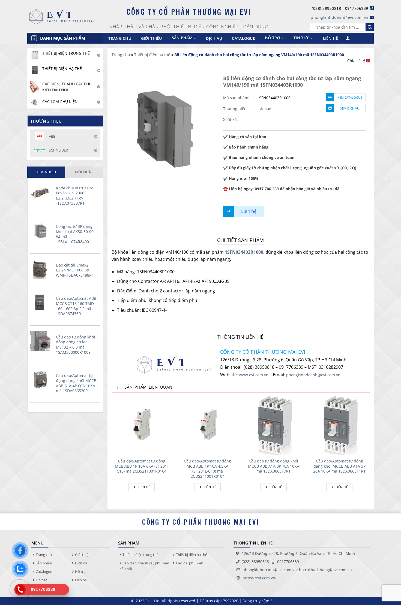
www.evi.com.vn (253, 374)
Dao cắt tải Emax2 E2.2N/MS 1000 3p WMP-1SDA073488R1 (75, 270)
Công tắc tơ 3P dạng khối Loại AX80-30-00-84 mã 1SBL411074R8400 (75, 234)
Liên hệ (330, 38)
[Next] (369, 449)
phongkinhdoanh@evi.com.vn (340, 17)
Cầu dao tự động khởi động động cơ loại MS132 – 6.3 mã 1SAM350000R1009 (75, 345)
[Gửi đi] (370, 27)
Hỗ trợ (272, 38)
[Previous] (112, 449)
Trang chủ (119, 38)
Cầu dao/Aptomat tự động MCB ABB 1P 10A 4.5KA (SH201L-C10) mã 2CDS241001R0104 (207, 469)
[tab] (46, 172)
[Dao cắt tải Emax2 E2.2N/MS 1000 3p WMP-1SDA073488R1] (41, 269)
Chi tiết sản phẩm (240, 240)
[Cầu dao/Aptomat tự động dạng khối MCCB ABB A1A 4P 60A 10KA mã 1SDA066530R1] (41, 380)
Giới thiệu (151, 38)
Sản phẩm (44, 563)
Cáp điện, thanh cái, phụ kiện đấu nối (144, 566)
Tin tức (301, 38)
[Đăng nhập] (347, 38)
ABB (268, 109)
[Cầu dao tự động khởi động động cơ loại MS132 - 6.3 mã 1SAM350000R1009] (41, 341)
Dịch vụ (214, 38)
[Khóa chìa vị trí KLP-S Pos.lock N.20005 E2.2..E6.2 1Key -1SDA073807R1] (41, 192)
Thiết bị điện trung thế (140, 554)
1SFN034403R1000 (244, 252)
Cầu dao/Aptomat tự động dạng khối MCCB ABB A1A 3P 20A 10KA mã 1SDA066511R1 (339, 466)
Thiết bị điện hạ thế (152, 54)
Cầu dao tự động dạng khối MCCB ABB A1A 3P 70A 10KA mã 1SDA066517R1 (273, 466)
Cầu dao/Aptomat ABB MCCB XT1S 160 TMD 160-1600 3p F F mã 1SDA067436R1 (76, 306)
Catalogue (243, 38)
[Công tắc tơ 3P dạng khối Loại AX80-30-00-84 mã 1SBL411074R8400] (41, 230)
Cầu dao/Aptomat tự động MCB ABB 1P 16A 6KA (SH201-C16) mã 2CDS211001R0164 (141, 466)
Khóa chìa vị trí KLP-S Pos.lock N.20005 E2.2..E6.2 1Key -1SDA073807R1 (75, 196)
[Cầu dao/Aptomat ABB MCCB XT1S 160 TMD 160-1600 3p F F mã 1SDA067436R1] (41, 302)
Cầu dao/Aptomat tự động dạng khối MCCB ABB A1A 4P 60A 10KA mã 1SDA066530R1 (76, 383)
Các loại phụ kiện (189, 563)
